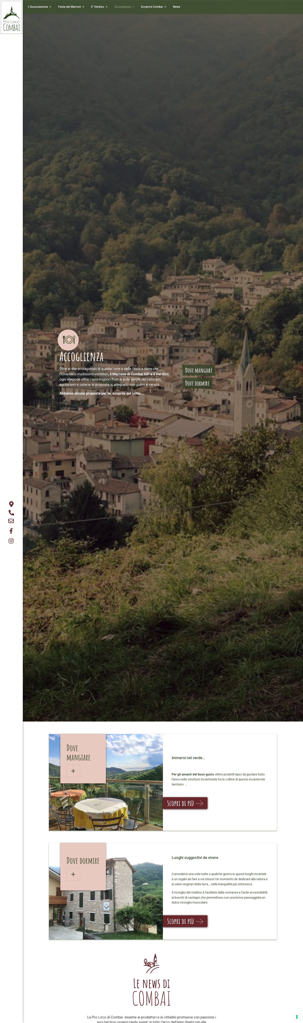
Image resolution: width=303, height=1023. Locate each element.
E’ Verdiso (97, 6)
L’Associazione (38, 6)
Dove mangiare (198, 370)
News (176, 6)
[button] (185, 803)
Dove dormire (197, 383)
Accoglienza (123, 6)
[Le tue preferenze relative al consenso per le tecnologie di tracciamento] (297, 1017)
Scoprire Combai (152, 6)
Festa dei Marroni (69, 6)
